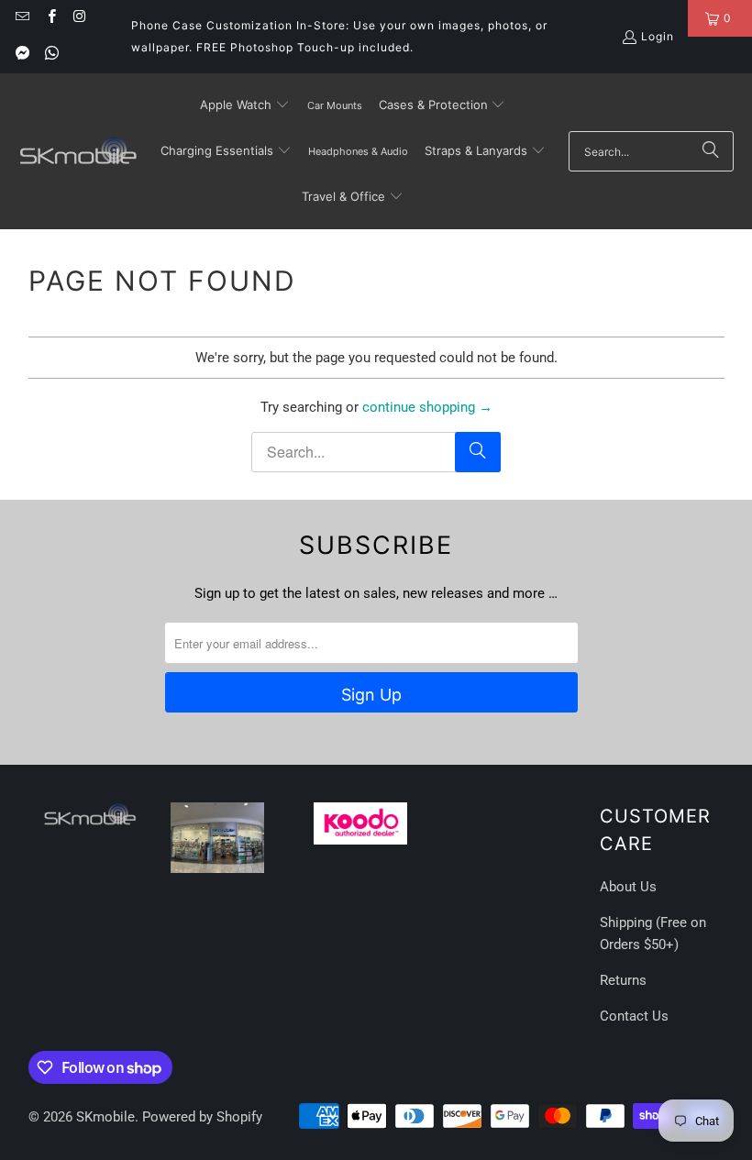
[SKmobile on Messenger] (21, 54)
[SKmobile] (78, 151)
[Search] (711, 151)
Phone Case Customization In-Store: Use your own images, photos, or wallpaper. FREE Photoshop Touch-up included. (339, 36)
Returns (623, 980)
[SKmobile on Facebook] (50, 18)
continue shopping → (427, 407)
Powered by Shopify (202, 1117)
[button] (245, 105)
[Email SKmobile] (21, 18)
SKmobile (105, 1117)
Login (657, 36)
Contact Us (634, 1016)
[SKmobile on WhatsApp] (50, 54)
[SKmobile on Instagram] (79, 18)
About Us (628, 886)
